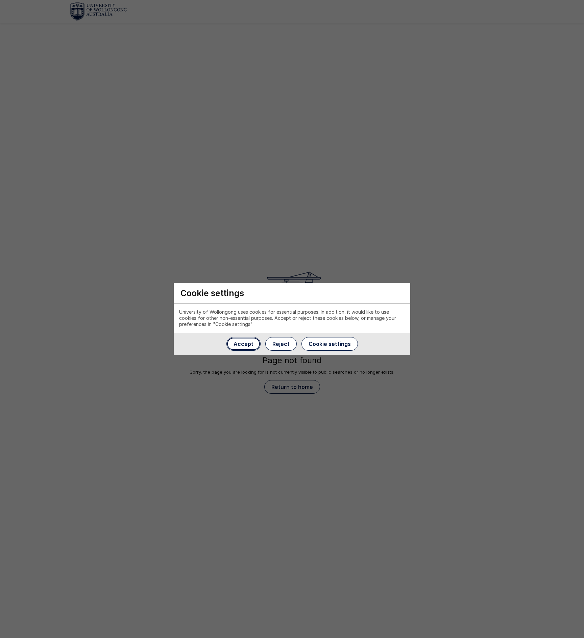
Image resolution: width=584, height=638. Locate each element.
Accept (243, 343)
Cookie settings (330, 343)
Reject (281, 343)
